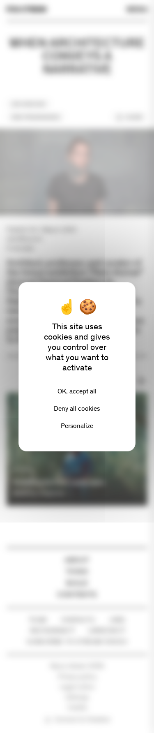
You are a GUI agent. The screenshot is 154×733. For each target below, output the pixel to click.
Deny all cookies (77, 408)
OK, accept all (77, 391)
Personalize (77, 426)
